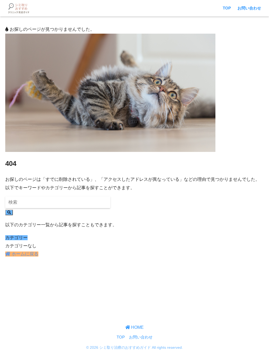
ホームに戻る (24, 254)
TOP (227, 8)
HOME (137, 327)
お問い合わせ (249, 8)
